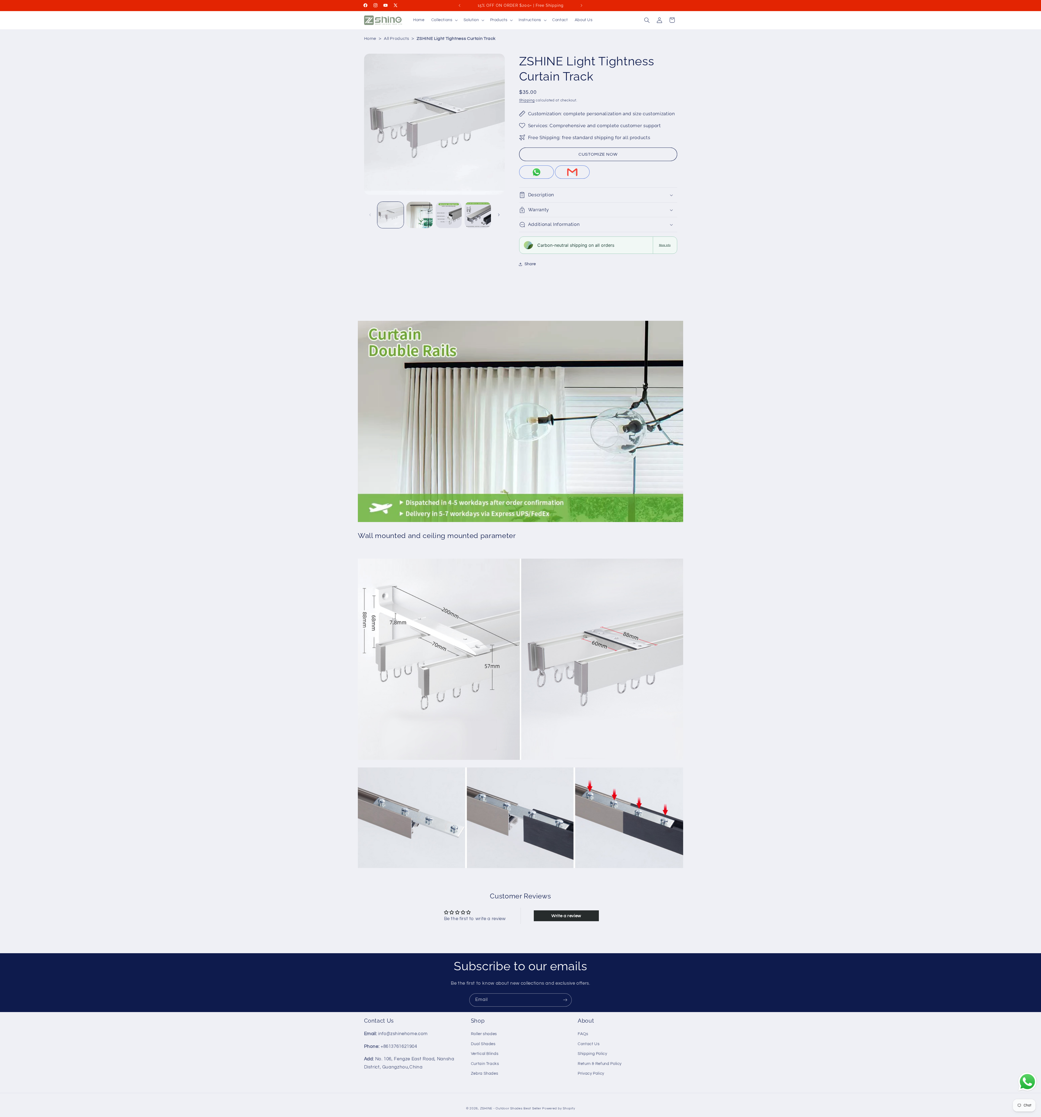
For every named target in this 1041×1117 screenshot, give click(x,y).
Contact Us (588, 1044)
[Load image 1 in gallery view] (390, 215)
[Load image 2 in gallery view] (419, 215)
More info (665, 245)
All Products (396, 38)
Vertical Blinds (484, 1054)
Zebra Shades (484, 1073)
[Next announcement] (581, 5)
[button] (444, 20)
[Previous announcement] (459, 5)
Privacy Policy (591, 1073)
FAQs (583, 1034)
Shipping (527, 100)
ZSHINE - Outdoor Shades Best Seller (510, 1108)
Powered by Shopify (558, 1108)
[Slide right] (499, 215)
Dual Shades (483, 1044)
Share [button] (530, 264)
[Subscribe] (565, 1000)
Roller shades (484, 1034)
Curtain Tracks (485, 1064)
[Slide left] (370, 215)
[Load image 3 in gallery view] (449, 215)
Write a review (566, 916)
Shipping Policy (592, 1054)
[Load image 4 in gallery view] (478, 215)
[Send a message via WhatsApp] (1027, 1082)
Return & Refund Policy (600, 1064)
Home (370, 38)
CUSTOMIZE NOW (598, 154)
